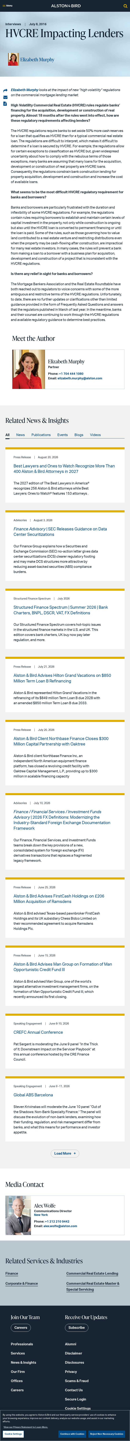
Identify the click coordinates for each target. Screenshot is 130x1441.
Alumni (70, 1344)
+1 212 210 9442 (57, 1221)
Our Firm (18, 1372)
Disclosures (74, 1362)
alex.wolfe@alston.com (60, 1226)
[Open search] (125, 6)
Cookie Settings (78, 1408)
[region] (65, 1425)
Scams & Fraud (77, 1381)
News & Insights (23, 1362)
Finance (11, 1273)
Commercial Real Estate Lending (92, 1273)
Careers (17, 1390)
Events (62, 435)
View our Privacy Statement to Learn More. (26, 1427)
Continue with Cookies (72, 1434)
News (20, 435)
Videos (95, 435)
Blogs (78, 435)
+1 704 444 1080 (71, 373)
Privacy (71, 1372)
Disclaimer (73, 1353)
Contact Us (74, 1390)
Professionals (22, 1344)
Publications (41, 435)
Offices (17, 1381)
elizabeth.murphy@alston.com (80, 378)
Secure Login (75, 1399)
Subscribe (77, 1327)
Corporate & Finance (21, 1283)
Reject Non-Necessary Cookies (106, 1434)
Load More (62, 1153)
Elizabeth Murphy (37, 59)
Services (18, 1353)
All (7, 435)
